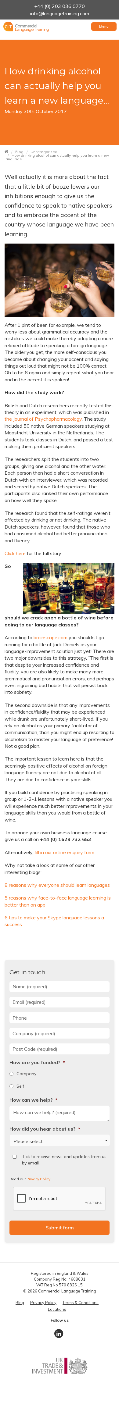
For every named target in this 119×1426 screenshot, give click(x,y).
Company (26, 1073)
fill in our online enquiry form (64, 852)
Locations (57, 1309)
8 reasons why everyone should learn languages (57, 885)
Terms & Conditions (81, 1302)
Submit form (59, 1228)
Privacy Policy (38, 1179)
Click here (15, 553)
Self (20, 1086)
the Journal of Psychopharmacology (43, 419)
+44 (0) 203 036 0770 (59, 6)
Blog (20, 1302)
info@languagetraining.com (59, 13)
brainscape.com (50, 637)
